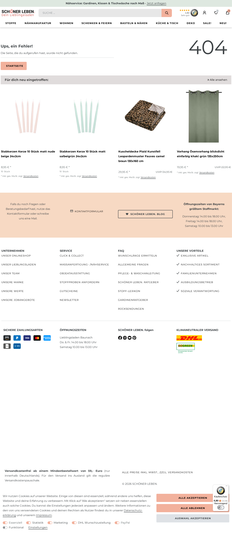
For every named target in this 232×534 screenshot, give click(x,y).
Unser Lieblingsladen (18, 264)
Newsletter (69, 299)
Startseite (14, 65)
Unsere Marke (12, 282)
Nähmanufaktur (38, 23)
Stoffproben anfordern (80, 282)
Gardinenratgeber (133, 299)
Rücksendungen (131, 308)
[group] (28, 115)
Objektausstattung (75, 273)
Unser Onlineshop (16, 255)
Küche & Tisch (167, 23)
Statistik (37, 522)
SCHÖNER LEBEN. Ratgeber (138, 282)
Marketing (61, 522)
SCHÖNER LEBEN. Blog (147, 214)
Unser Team (10, 273)
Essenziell (15, 522)
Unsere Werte (12, 291)
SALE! (207, 23)
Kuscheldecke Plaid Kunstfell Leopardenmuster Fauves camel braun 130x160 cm (141, 156)
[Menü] (227, 487)
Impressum (44, 515)
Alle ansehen (218, 79)
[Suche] (167, 13)
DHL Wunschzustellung (94, 522)
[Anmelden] (204, 13)
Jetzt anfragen (156, 3)
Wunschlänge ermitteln (137, 255)
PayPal (125, 522)
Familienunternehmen (199, 273)
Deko (191, 23)
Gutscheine (69, 291)
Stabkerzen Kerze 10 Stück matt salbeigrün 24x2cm (82, 154)
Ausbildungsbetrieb (197, 282)
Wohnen (66, 23)
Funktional (16, 527)
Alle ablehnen (193, 508)
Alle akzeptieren (193, 497)
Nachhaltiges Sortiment (200, 264)
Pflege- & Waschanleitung (139, 273)
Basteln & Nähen (134, 23)
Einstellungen (38, 527)
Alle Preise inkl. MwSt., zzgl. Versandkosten (157, 472)
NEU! (223, 23)
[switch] (220, 507)
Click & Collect (72, 255)
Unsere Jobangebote (18, 299)
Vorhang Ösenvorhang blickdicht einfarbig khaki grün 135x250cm (200, 154)
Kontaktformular (89, 211)
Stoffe (10, 23)
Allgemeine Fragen (133, 264)
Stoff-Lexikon (129, 291)
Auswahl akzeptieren (193, 518)
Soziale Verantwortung (200, 291)
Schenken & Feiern (97, 23)
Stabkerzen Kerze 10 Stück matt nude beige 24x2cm (28, 154)
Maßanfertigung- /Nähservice (84, 264)
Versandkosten (30, 176)
